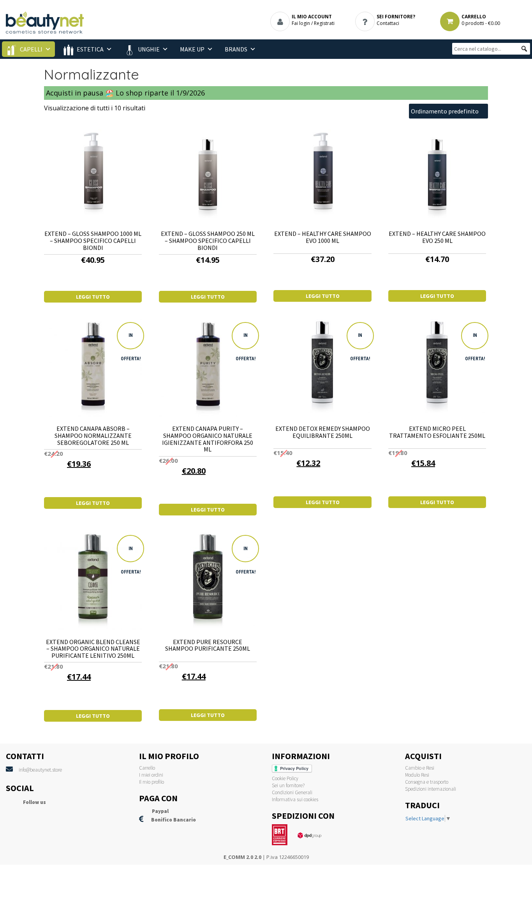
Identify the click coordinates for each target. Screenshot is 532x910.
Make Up (192, 49)
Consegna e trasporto (426, 782)
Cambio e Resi (419, 768)
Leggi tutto (93, 296)
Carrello (147, 768)
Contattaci (388, 23)
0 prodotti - (481, 23)
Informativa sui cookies (295, 799)
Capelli (31, 49)
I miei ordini (151, 775)
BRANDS (236, 49)
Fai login (301, 23)
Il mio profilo (151, 782)
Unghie (149, 49)
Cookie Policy (285, 778)
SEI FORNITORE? (396, 16)
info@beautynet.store (40, 770)
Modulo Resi (417, 775)
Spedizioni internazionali (430, 789)
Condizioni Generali (292, 792)
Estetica (90, 49)
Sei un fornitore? (288, 785)
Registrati (324, 23)
